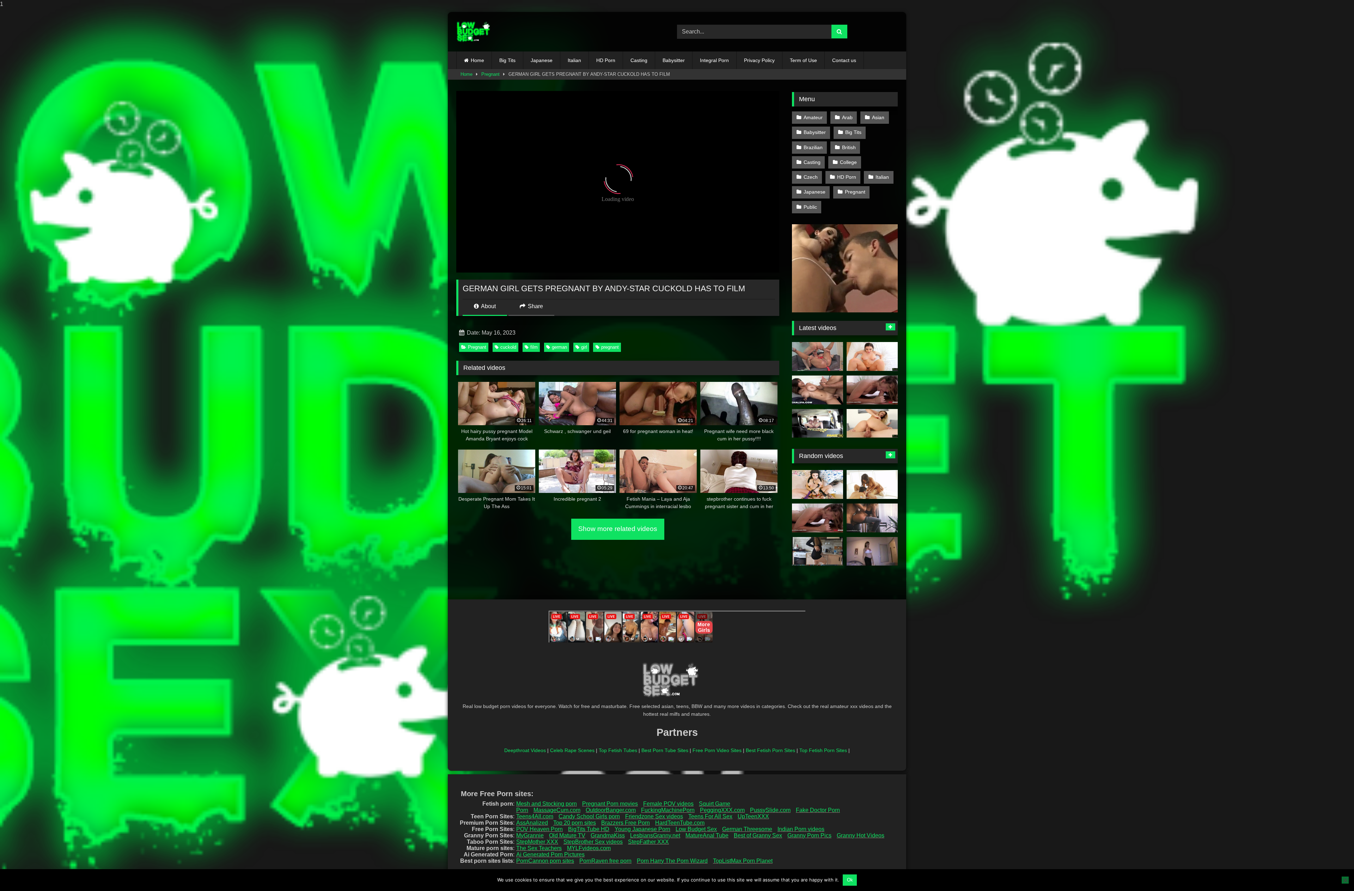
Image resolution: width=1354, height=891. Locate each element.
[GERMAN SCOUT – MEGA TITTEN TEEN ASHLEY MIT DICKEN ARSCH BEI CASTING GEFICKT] (817, 356)
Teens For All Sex (710, 816)
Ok (850, 880)
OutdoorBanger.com (611, 810)
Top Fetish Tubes (618, 750)
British (849, 147)
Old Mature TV (567, 835)
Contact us (844, 60)
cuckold (508, 347)
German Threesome (747, 829)
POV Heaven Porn (539, 829)
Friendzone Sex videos (654, 816)
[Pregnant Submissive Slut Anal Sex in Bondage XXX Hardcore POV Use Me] (817, 484)
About (488, 306)
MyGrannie (530, 835)
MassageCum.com (556, 810)
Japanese (542, 60)
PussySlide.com (770, 810)
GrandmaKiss (608, 835)
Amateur (813, 117)
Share (534, 306)
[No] (1345, 880)
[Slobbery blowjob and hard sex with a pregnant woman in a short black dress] (817, 551)
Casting (638, 60)
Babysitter (674, 60)
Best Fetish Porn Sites (770, 750)
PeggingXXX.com (722, 810)
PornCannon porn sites (545, 861)
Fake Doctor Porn (818, 810)
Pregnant (490, 74)
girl (584, 347)
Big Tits (507, 60)
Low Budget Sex (696, 829)
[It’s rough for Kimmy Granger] (872, 390)
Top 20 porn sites (574, 823)
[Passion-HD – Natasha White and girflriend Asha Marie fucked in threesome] (872, 484)
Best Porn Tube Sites (664, 750)
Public (810, 207)
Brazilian (813, 147)
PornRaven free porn (605, 861)
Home (477, 60)
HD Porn (605, 60)
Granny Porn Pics (809, 835)
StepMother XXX (537, 842)
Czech (811, 177)
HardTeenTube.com (680, 823)
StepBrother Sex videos (593, 842)
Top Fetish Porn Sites (823, 750)
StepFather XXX (648, 842)
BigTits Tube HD (588, 829)
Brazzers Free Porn (625, 823)
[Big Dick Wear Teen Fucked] (872, 518)
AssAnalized (532, 823)
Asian (878, 117)
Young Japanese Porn (642, 829)
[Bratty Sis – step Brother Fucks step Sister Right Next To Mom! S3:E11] (872, 423)
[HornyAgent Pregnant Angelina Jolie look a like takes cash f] (872, 551)
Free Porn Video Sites (717, 750)
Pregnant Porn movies (610, 804)
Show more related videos (617, 528)
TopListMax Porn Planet (743, 861)
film (534, 347)
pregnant (610, 347)
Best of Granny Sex (758, 835)
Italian (574, 60)
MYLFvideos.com (589, 848)
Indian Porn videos (800, 829)
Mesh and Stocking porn (546, 804)
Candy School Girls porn (589, 816)
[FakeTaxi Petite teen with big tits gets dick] (817, 423)
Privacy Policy (759, 60)
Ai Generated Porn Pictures (550, 855)
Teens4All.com (534, 816)
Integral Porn (714, 60)
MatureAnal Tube (706, 835)
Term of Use (803, 60)
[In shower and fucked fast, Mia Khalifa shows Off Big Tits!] (817, 390)
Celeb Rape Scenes (572, 750)
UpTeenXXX (753, 816)
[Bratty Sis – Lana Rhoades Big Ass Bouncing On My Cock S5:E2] (872, 356)
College (848, 162)
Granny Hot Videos (860, 835)
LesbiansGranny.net (655, 835)
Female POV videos (668, 804)
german (559, 347)
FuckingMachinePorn (668, 810)
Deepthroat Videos (525, 750)
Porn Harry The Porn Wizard (672, 861)
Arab (847, 117)
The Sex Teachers (539, 848)
